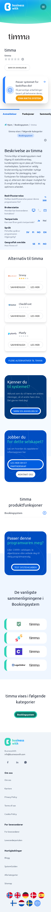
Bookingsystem (21, 124)
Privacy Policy (11, 797)
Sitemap (8, 883)
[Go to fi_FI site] (13, 903)
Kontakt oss (25, 474)
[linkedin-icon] (17, 762)
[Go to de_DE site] (25, 895)
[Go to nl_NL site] (21, 903)
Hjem (9, 124)
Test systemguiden (25, 567)
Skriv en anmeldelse (17, 67)
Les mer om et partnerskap (18, 464)
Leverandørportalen (13, 840)
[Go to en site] (37, 903)
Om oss (8, 780)
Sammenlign (17, 287)
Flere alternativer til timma (25, 360)
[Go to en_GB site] (17, 895)
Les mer (35, 287)
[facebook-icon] (8, 762)
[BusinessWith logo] (14, 7)
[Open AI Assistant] (25, 762)
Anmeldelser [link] (10, 113)
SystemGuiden (11, 866)
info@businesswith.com (15, 754)
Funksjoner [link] (28, 113)
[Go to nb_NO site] (10, 895)
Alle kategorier (11, 875)
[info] (23, 59)
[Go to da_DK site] (33, 895)
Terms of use (10, 805)
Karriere (8, 788)
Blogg (7, 857)
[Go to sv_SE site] (29, 903)
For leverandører (12, 831)
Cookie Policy (11, 814)
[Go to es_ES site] (41, 895)
